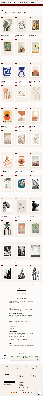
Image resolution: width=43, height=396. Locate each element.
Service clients (33, 375)
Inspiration (36, 2)
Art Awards (20, 384)
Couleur (19, 6)
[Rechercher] (39, 3)
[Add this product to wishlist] (13, 17)
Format (23, 6)
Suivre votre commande (33, 376)
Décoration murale (31, 2)
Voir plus (21, 290)
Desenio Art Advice (33, 374)
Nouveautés (11, 2)
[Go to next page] (25, 293)
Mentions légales (21, 376)
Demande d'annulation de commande (34, 381)
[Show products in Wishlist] (40, 2)
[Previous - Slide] (9, 358)
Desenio (1, 8)
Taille (28, 6)
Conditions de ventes (33, 377)
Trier (32, 6)
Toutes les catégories (12, 6)
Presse (20, 375)
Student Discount (21, 381)
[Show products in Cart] (41, 2)
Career (20, 377)
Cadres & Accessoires (23, 2)
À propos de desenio (21, 374)
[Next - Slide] (40, 358)
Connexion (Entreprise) (22, 385)
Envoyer (9, 382)
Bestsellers (7, 2)
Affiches (15, 2)
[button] (39, 393)
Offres (27, 2)
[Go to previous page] (17, 293)
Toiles (18, 2)
